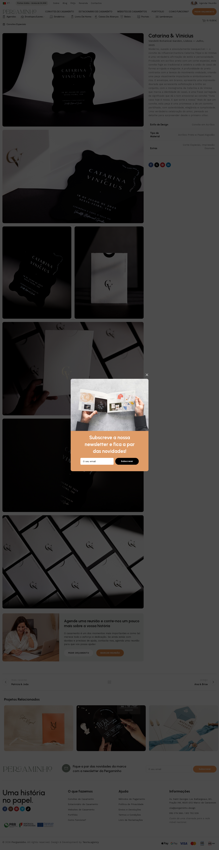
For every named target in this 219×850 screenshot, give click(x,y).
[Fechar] (147, 375)
